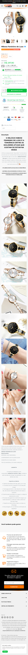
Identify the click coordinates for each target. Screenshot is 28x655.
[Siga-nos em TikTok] (13, 617)
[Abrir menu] (2, 5)
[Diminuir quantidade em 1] (5, 91)
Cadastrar (14, 587)
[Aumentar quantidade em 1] (5, 89)
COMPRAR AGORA (17, 90)
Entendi (5, 651)
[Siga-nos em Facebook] (2, 617)
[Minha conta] (20, 6)
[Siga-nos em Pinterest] (7, 617)
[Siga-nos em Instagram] (5, 617)
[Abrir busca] (17, 6)
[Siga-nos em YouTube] (10, 617)
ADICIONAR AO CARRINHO (14, 94)
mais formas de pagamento (11, 66)
